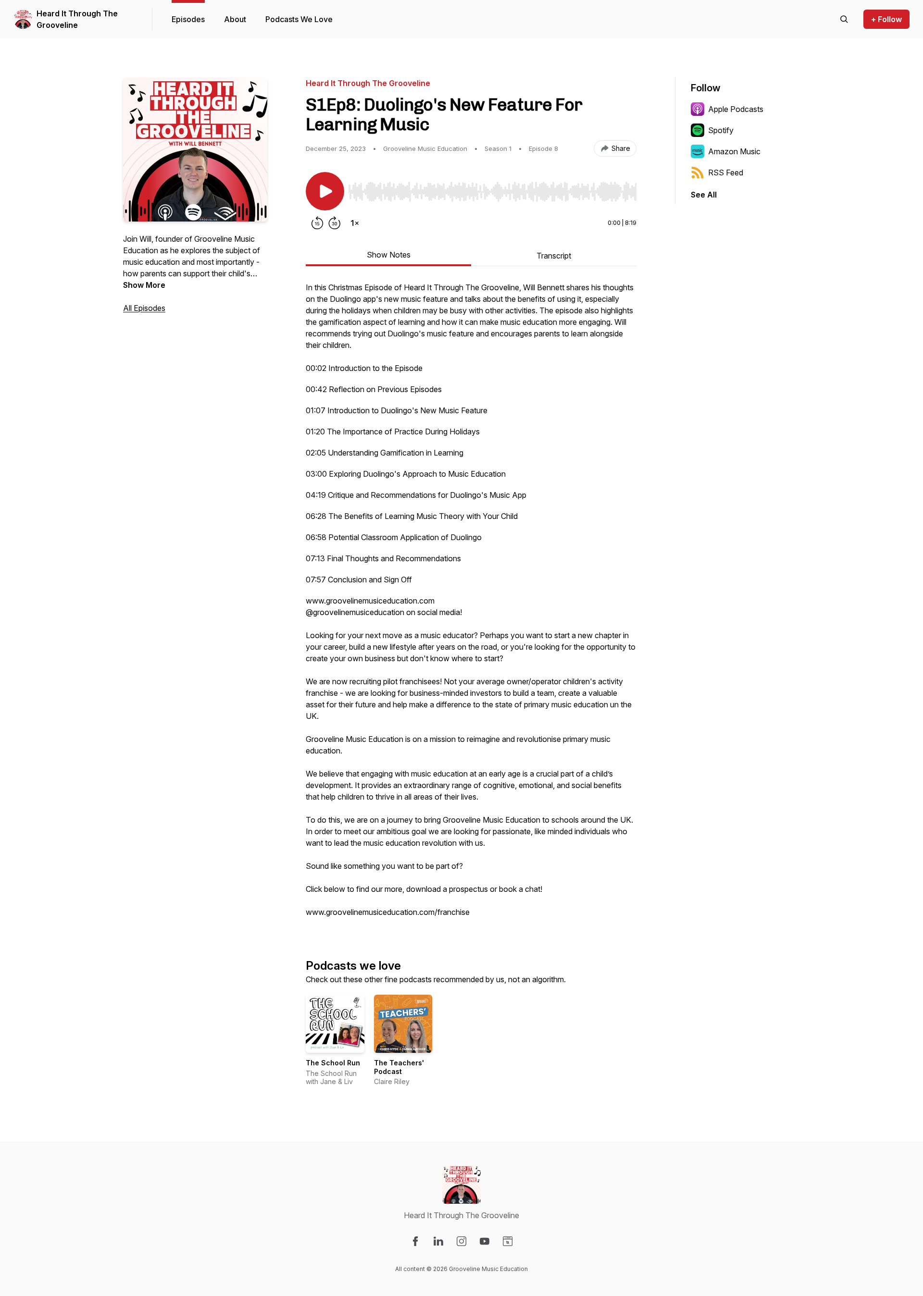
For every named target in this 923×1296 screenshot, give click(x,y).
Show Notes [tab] (389, 254)
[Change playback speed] (354, 223)
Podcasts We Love (299, 19)
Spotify (721, 130)
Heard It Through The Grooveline (77, 19)
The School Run (333, 1063)
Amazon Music (734, 151)
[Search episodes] (844, 19)
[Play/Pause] (325, 191)
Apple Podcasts (735, 109)
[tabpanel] (471, 604)
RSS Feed (725, 172)
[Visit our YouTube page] (484, 1241)
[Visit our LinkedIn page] (438, 1241)
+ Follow (886, 19)
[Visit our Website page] (507, 1241)
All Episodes (144, 308)
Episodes (188, 19)
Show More (144, 285)
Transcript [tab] (553, 255)
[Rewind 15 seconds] (317, 223)
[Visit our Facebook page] (415, 1241)
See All (704, 194)
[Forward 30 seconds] (334, 223)
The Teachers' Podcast (399, 1067)
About (235, 19)
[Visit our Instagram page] (461, 1241)
